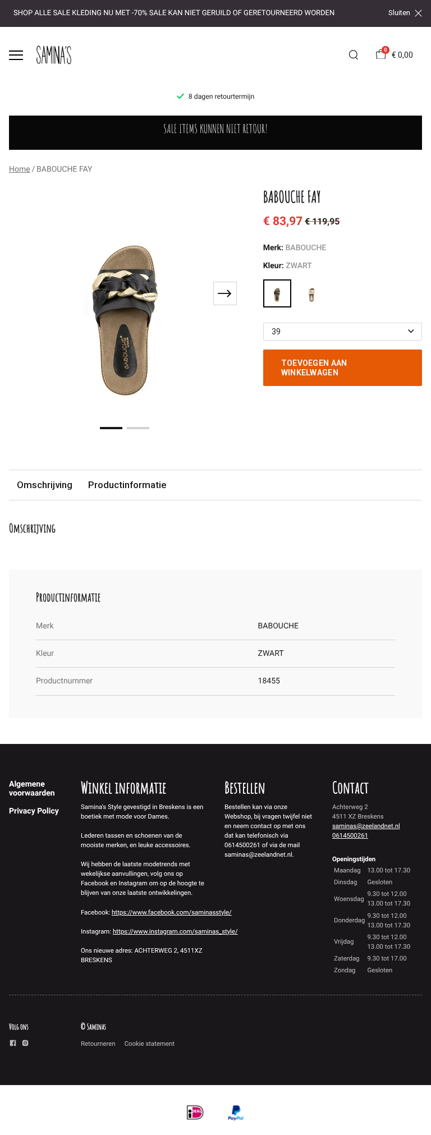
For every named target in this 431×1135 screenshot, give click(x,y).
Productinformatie (127, 484)
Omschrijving (44, 484)
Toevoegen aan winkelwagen (314, 367)
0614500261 (350, 835)
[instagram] (25, 1044)
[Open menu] (16, 55)
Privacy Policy (34, 811)
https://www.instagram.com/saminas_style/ (175, 931)
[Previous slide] (24, 293)
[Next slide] (225, 293)
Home (19, 169)
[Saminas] (53, 55)
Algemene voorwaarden (32, 789)
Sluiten (399, 13)
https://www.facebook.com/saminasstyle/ (172, 912)
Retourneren (98, 1043)
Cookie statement (150, 1043)
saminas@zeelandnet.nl (366, 826)
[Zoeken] (354, 55)
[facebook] (13, 1044)
